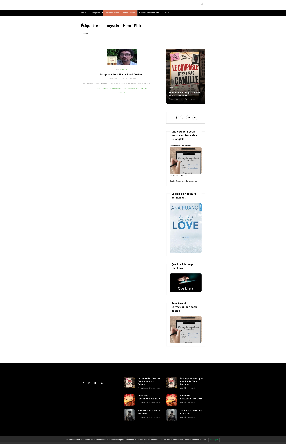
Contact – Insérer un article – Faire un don (155, 13)
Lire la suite (122, 93)
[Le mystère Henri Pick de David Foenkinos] (122, 57)
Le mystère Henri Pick (118, 88)
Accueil (84, 13)
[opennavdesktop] (202, 4)
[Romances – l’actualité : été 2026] (129, 400)
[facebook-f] (176, 117)
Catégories (95, 13)
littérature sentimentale (178, 97)
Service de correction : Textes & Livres (120, 13)
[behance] (194, 117)
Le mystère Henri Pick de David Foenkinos (122, 74)
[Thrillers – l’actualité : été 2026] (129, 415)
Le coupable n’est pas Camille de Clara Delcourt (149, 381)
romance (191, 97)
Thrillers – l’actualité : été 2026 (149, 412)
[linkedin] (188, 117)
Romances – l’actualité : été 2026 (183, 88)
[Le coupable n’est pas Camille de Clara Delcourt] (129, 384)
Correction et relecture (179, 175)
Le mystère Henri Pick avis (137, 88)
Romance (123, 69)
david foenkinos (102, 88)
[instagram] (182, 117)
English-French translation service (183, 181)
